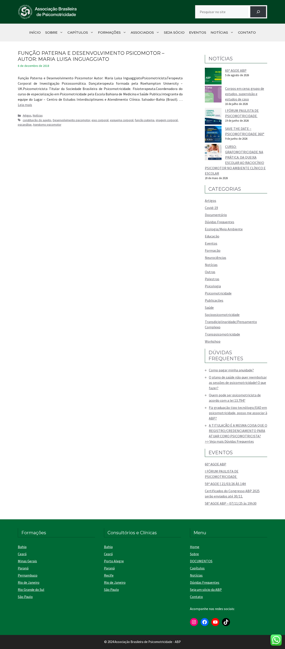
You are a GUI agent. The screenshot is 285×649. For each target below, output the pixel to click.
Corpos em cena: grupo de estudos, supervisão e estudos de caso (244, 93)
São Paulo (25, 596)
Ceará (22, 554)
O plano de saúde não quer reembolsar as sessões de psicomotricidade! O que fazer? (238, 382)
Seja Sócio (174, 32)
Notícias (219, 32)
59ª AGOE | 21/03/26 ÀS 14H (225, 483)
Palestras (212, 279)
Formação (212, 250)
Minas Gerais (27, 561)
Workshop (212, 341)
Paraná (23, 568)
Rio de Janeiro (28, 582)
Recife (109, 575)
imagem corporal (167, 120)
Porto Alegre (114, 561)
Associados (142, 32)
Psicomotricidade (218, 293)
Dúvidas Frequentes (219, 222)
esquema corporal (121, 120)
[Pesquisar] (258, 11)
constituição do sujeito (37, 120)
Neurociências (215, 257)
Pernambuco (27, 575)
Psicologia (213, 286)
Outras (210, 272)
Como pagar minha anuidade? (231, 370)
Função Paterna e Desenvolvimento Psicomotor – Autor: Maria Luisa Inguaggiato (91, 56)
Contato (247, 32)
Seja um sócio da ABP (206, 589)
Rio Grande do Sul (31, 589)
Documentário (216, 215)
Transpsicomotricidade (222, 334)
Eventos (197, 32)
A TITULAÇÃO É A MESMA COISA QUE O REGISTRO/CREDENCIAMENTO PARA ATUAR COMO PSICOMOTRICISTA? (238, 430)
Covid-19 (211, 207)
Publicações (214, 300)
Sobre (51, 32)
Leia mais (25, 104)
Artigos (27, 115)
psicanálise (25, 125)
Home (194, 547)
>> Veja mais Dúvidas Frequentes (229, 441)
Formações (109, 32)
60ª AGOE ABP (235, 70)
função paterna (144, 120)
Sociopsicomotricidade (222, 314)
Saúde (209, 307)
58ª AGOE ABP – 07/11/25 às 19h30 (230, 503)
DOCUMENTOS (201, 561)
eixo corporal (100, 120)
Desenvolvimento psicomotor (71, 120)
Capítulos (77, 32)
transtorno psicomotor (47, 125)
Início (35, 32)
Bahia (22, 547)
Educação (212, 236)
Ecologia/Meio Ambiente (224, 229)
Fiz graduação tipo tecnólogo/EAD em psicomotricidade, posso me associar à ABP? (238, 412)
